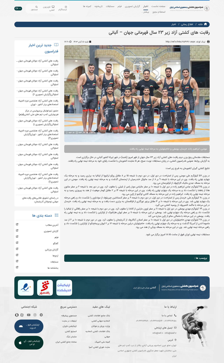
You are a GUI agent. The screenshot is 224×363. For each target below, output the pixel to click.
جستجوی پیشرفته (69, 315)
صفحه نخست (158, 6)
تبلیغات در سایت (69, 321)
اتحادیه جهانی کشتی (101, 321)
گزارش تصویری (132, 6)
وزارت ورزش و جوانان (100, 326)
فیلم (120, 6)
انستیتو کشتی (71, 331)
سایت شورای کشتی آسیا (99, 347)
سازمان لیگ (71, 336)
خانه (200, 24)
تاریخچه (98, 6)
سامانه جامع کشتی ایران (66, 342)
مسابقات (110, 6)
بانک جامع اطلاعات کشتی (99, 315)
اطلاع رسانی (187, 24)
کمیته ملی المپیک (102, 342)
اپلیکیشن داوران (70, 326)
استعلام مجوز (158, 12)
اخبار (145, 6)
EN (17, 8)
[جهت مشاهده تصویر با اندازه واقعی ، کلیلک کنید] (137, 93)
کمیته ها (87, 6)
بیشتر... (145, 12)
